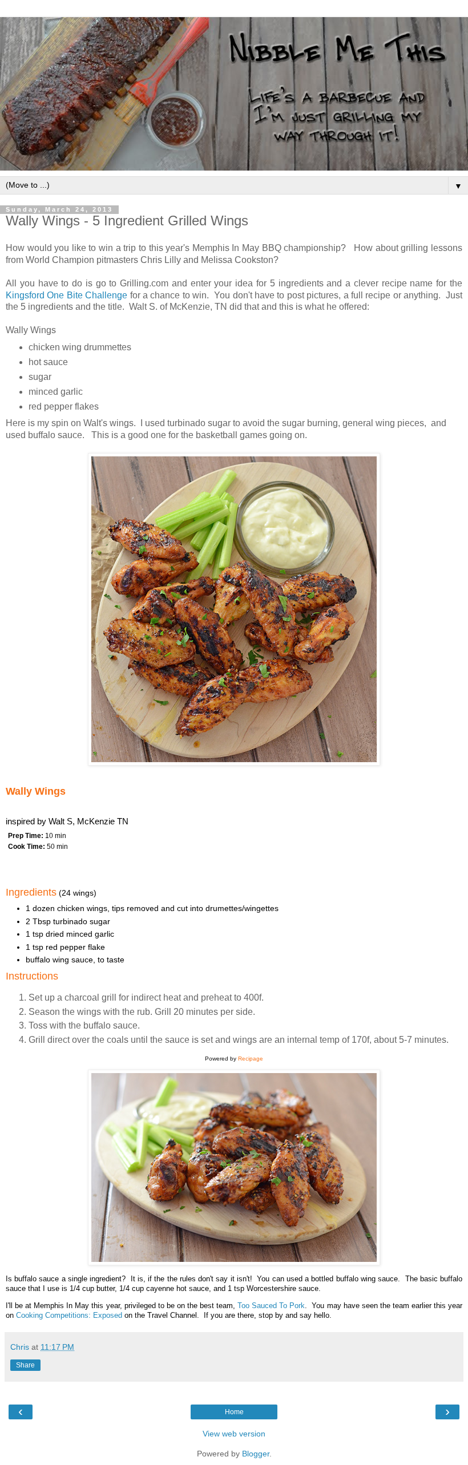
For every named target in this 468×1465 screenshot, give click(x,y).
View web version (234, 1433)
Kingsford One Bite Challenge (66, 295)
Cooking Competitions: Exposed (69, 1315)
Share (25, 1365)
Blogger (255, 1453)
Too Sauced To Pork (271, 1305)
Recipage (250, 1058)
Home (234, 1412)
